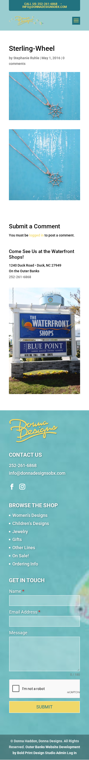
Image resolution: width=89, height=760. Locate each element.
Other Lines (23, 547)
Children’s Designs (30, 523)
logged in (36, 235)
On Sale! (20, 555)
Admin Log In (66, 753)
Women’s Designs (29, 515)
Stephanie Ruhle (26, 58)
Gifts (17, 539)
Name (16, 591)
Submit (44, 706)
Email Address (24, 612)
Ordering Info (25, 563)
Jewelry (20, 531)
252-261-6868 (48, 4)
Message (18, 632)
